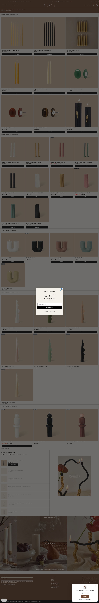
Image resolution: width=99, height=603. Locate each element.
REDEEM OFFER (49, 307)
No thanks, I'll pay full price (49, 311)
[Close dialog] (61, 289)
